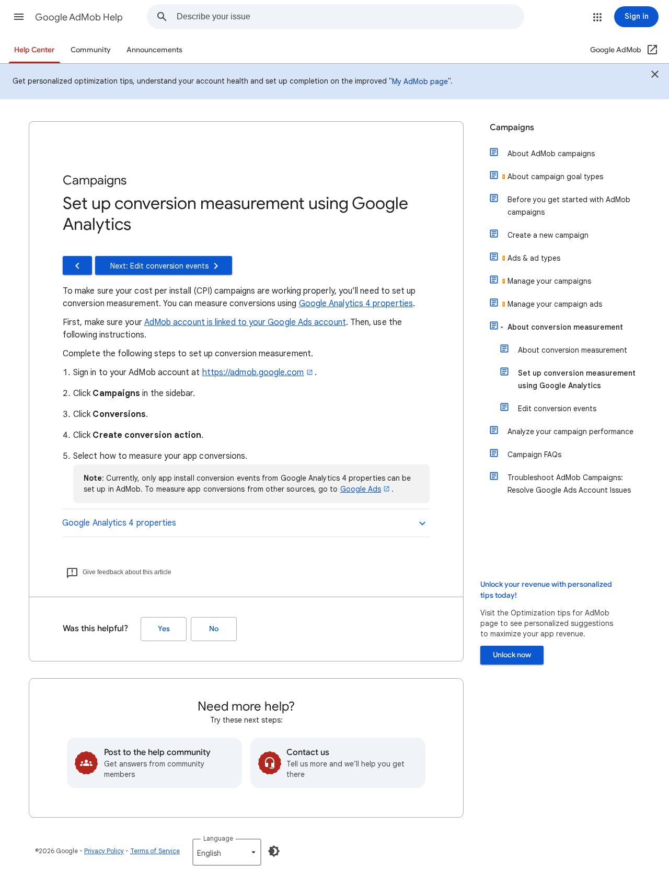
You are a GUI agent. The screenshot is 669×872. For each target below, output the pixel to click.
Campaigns (512, 127)
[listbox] (226, 852)
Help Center (34, 49)
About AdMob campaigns (551, 153)
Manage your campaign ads (554, 304)
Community (91, 49)
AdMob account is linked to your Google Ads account (245, 322)
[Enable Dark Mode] (273, 851)
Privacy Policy (104, 851)
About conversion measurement (565, 327)
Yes (164, 628)
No (213, 628)
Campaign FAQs (534, 454)
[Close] (655, 75)
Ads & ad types (533, 258)
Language (218, 838)
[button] (18, 16)
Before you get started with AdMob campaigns (568, 206)
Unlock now (512, 654)
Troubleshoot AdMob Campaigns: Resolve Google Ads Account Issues (569, 484)
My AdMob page (420, 81)
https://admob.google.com (253, 372)
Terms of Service (155, 851)
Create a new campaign (548, 235)
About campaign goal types (555, 176)
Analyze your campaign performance (570, 431)
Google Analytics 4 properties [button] (119, 523)
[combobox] (350, 17)
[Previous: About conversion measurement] (77, 265)
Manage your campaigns (549, 281)
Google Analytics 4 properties (356, 303)
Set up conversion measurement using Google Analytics (577, 379)
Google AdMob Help (79, 17)
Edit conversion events (557, 408)
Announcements (154, 49)
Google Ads (361, 489)
